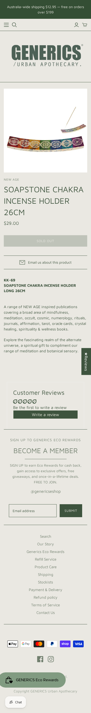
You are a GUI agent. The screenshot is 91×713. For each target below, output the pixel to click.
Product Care (46, 567)
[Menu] (6, 24)
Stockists (45, 582)
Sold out (45, 241)
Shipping (45, 574)
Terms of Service (45, 605)
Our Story (45, 544)
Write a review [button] (45, 414)
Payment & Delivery (45, 590)
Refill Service (45, 559)
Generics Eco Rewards (45, 551)
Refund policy (45, 597)
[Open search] (14, 24)
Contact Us (45, 612)
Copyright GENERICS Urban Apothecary (45, 691)
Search (45, 536)
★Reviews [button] (86, 361)
